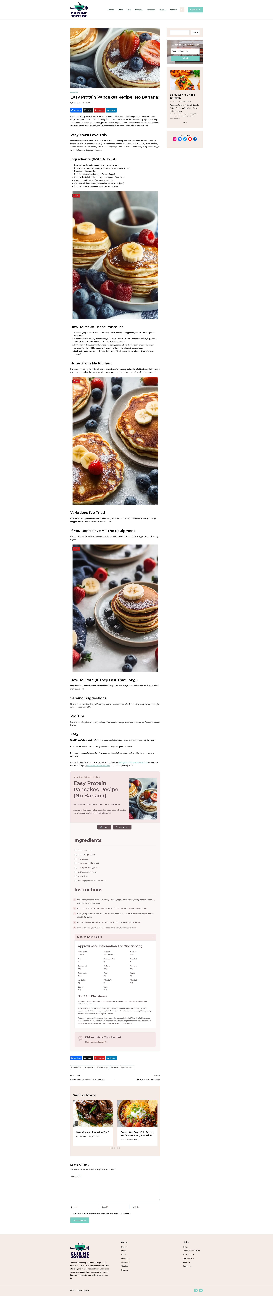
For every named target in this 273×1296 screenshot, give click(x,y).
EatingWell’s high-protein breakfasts (133, 762)
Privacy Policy (188, 1254)
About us (162, 9)
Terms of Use (188, 1258)
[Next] (154, 1123)
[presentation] (93, 1113)
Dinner (120, 9)
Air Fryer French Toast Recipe (148, 1078)
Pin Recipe (124, 827)
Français (173, 9)
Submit (185, 58)
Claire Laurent (76, 103)
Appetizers (151, 9)
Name (74, 1207)
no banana (114, 1067)
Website (136, 1207)
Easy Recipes (89, 1067)
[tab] (110, 1148)
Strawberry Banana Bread (183, 96)
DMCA (185, 1247)
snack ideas (184, 116)
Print (104, 827)
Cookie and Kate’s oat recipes (98, 765)
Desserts (190, 101)
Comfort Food (175, 114)
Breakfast (139, 9)
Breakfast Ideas (76, 1067)
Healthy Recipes (102, 1067)
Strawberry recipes (194, 116)
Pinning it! (102, 1042)
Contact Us (195, 10)
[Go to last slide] (76, 1123)
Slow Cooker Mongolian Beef (92, 1132)
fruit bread (177, 116)
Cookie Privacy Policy (191, 1250)
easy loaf (189, 114)
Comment (76, 1176)
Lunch (129, 9)
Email (105, 1207)
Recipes (111, 9)
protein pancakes (127, 1067)
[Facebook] (196, 1290)
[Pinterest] (201, 1290)
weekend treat (174, 118)
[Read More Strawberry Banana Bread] (185, 80)
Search (195, 32)
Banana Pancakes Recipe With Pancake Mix (87, 1078)
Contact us (187, 1266)
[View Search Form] (182, 9)
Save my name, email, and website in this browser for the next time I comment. (102, 1213)
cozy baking (183, 114)
